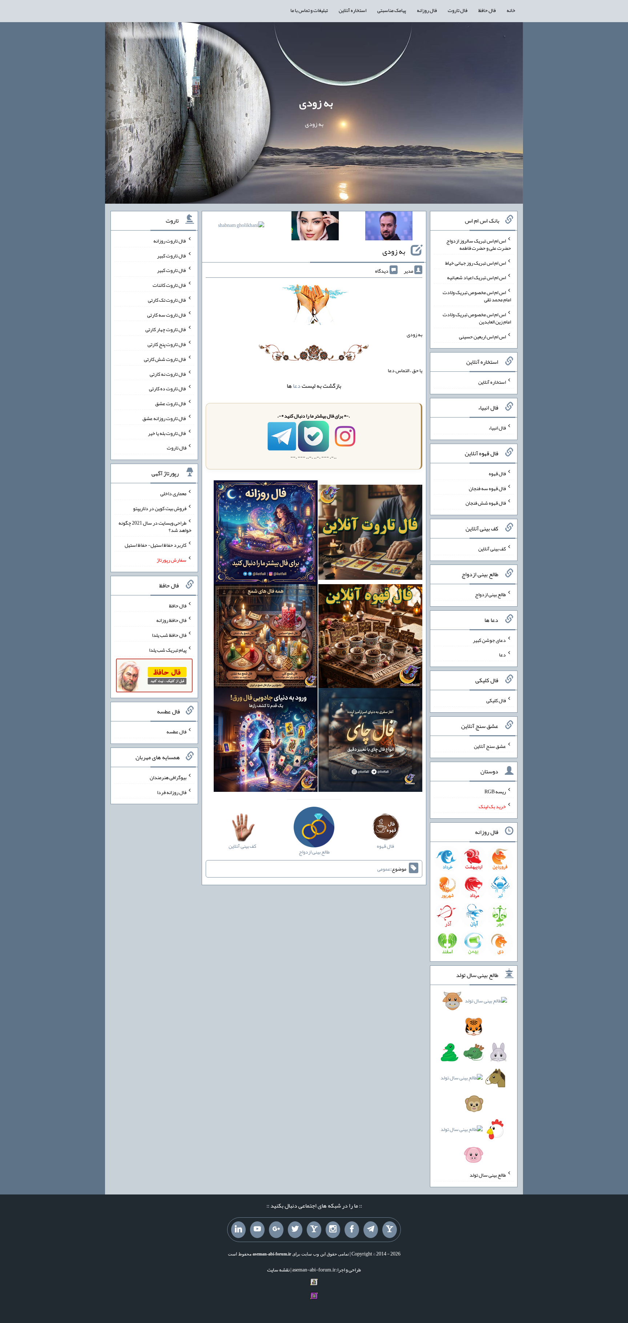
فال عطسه (176, 731)
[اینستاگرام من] (333, 1229)
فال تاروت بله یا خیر (167, 433)
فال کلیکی (496, 700)
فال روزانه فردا (171, 792)
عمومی (383, 869)
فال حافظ (487, 10)
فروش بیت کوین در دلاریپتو (159, 508)
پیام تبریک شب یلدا (167, 650)
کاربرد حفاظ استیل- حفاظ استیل (155, 545)
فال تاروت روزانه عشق (164, 418)
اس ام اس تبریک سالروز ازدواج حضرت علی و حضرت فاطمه (478, 244)
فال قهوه (497, 473)
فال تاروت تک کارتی (167, 300)
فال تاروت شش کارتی (165, 359)
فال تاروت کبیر (171, 255)
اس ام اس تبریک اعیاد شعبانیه (476, 277)
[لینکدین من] (238, 1229)
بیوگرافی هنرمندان (168, 777)
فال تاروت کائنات (169, 285)
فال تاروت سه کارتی (166, 314)
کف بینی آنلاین (492, 549)
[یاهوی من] (389, 1229)
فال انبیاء (497, 428)
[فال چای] (370, 741)
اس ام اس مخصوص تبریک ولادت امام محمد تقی (477, 296)
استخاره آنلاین (352, 10)
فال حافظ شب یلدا (169, 635)
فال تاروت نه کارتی (168, 374)
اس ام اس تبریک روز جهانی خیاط (475, 262)
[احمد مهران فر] (388, 227)
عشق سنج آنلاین (490, 746)
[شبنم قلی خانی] (241, 226)
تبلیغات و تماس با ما (309, 10)
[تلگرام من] (370, 1229)
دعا (297, 386)
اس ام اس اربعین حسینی (482, 336)
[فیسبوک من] (352, 1229)
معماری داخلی (173, 493)
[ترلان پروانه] (315, 227)
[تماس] (314, 1229)
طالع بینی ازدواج (490, 594)
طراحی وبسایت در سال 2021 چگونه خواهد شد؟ (155, 526)
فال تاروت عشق (170, 403)
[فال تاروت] (370, 534)
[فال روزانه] (266, 534)
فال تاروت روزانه (169, 241)
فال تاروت (457, 10)
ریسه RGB (495, 791)
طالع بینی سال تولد (488, 1175)
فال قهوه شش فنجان (486, 503)
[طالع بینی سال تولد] (473, 1080)
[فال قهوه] (370, 637)
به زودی (316, 103)
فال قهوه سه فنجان (487, 488)
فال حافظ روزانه (171, 620)
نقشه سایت (278, 1270)
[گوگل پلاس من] (276, 1229)
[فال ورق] (266, 741)
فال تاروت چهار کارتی (165, 329)
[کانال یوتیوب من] (257, 1229)
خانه (511, 10)
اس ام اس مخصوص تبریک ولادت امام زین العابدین (477, 318)
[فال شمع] (266, 637)
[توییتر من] (295, 1229)
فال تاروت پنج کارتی (167, 344)
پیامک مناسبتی (391, 10)
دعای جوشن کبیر (489, 640)
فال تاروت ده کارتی (167, 388)
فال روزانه (427, 10)
